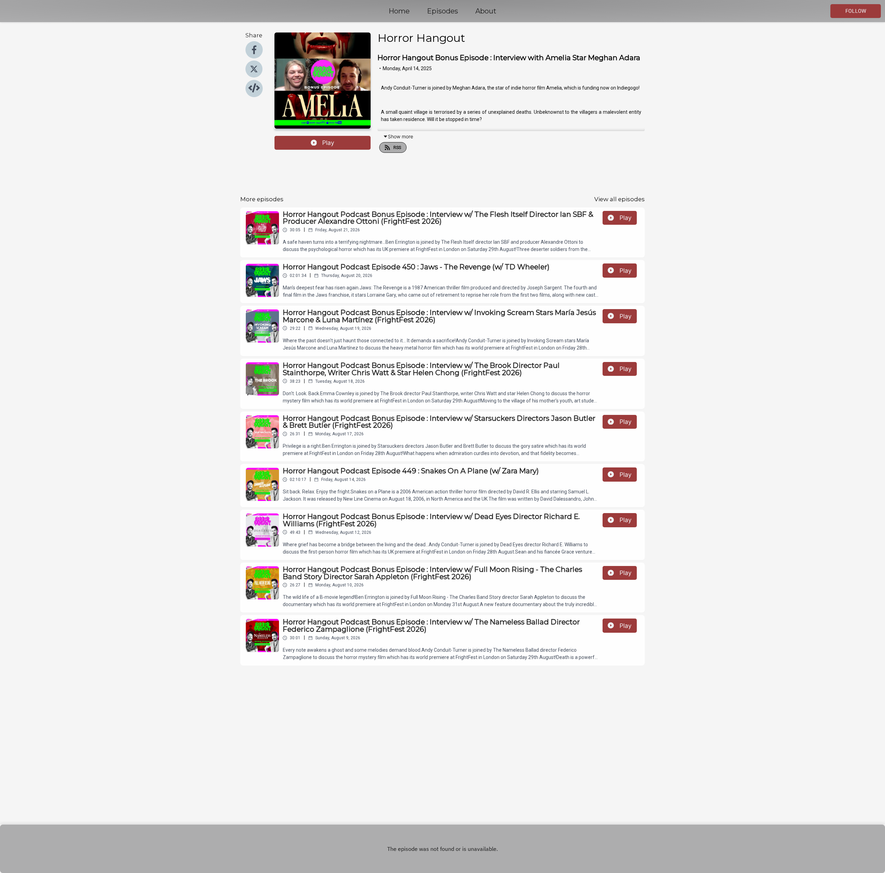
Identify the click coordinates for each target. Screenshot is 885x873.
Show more (400, 136)
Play (328, 142)
